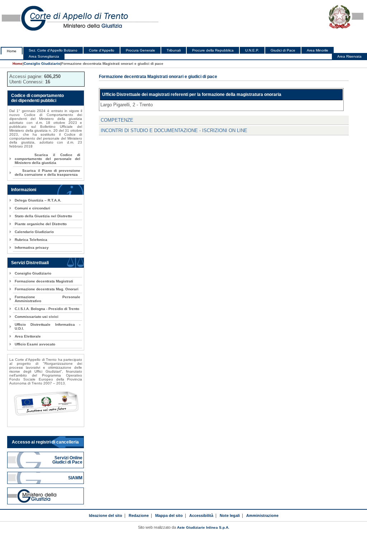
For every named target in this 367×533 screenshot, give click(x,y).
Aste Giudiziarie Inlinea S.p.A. (203, 527)
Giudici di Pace (283, 50)
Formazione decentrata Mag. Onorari (46, 289)
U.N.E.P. (252, 50)
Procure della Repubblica (213, 50)
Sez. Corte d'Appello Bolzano (53, 50)
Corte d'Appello (101, 50)
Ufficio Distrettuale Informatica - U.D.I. (47, 326)
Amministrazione (262, 515)
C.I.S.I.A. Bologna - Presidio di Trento (47, 309)
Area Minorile (317, 50)
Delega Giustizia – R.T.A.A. (38, 200)
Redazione (139, 515)
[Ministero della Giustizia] (45, 496)
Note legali (230, 515)
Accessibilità (201, 515)
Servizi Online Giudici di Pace (68, 460)
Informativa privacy (32, 247)
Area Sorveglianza (44, 56)
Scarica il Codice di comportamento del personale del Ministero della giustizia (47, 159)
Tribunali (174, 50)
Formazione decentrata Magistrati (44, 281)
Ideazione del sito (105, 515)
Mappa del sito (169, 515)
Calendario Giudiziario (34, 232)
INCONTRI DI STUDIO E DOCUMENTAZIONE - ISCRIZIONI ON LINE (174, 130)
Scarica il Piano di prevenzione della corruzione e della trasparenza (47, 172)
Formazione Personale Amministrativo (47, 299)
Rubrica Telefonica (31, 240)
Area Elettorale (28, 336)
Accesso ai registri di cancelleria (45, 442)
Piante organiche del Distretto (41, 224)
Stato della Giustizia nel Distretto (43, 216)
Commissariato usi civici (36, 317)
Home (11, 51)
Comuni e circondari (32, 208)
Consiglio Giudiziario (42, 64)
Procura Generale (140, 50)
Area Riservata (349, 56)
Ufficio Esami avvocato (35, 344)
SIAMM (76, 478)
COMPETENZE (117, 120)
